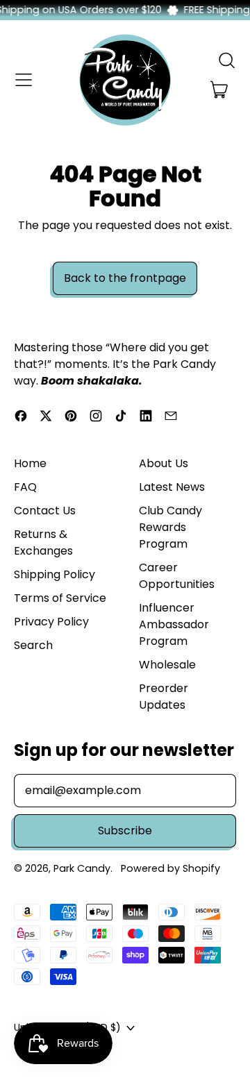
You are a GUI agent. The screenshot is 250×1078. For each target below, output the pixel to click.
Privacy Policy (51, 622)
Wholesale (167, 665)
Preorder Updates (163, 696)
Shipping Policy (54, 574)
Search (33, 645)
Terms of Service (60, 598)
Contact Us (45, 511)
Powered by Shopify (170, 868)
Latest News (172, 487)
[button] (226, 60)
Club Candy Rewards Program (170, 527)
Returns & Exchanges (43, 542)
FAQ (25, 487)
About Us (163, 463)
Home (30, 463)
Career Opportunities (177, 575)
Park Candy (81, 868)
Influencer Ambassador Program (174, 624)
